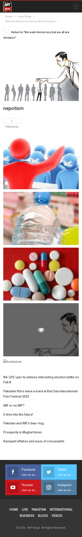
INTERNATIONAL (61, 509)
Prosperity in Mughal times (22, 432)
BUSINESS (27, 515)
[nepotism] (41, 162)
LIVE (25, 509)
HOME (13, 509)
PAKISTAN (39, 509)
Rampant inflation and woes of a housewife (33, 441)
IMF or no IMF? (13, 405)
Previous (12, 121)
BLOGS (43, 515)
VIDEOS (57, 515)
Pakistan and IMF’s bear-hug (23, 423)
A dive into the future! (18, 414)
